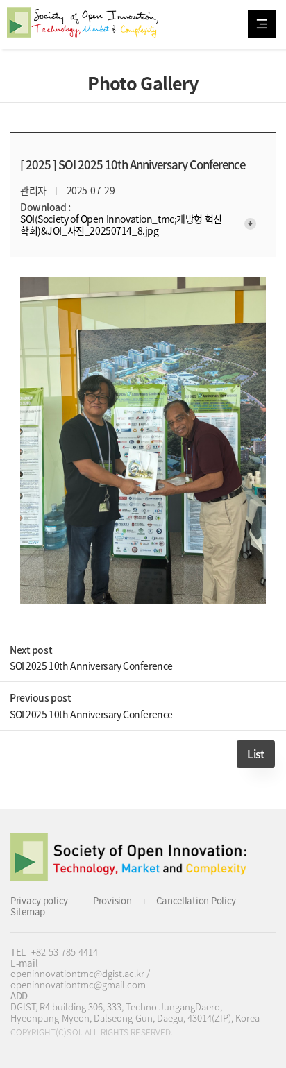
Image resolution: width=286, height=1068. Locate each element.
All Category (262, 24)
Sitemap (27, 911)
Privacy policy (39, 900)
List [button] (255, 754)
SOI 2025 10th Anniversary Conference (91, 665)
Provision (112, 900)
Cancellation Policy (196, 900)
